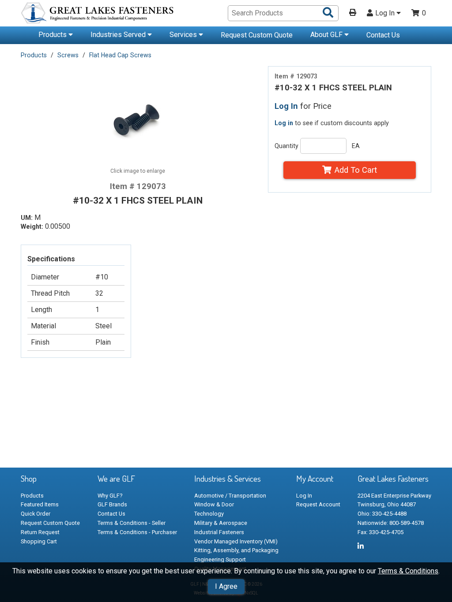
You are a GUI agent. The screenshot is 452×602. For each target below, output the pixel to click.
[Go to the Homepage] (98, 14)
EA (356, 145)
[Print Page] (352, 13)
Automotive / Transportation (230, 495)
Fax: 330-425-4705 (380, 532)
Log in (284, 122)
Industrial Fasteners (219, 532)
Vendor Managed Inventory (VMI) (236, 541)
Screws (68, 55)
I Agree (226, 586)
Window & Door (214, 504)
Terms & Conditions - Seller (132, 523)
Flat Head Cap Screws (120, 55)
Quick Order (35, 513)
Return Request (40, 532)
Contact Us (383, 35)
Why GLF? (110, 495)
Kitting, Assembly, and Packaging (236, 550)
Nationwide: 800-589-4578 (391, 523)
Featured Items (40, 504)
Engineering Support (220, 559)
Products (53, 34)
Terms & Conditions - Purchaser (137, 532)
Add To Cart (356, 170)
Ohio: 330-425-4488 (382, 513)
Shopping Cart (39, 541)
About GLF (327, 34)
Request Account (318, 504)
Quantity (286, 145)
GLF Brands (112, 504)
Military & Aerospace (220, 523)
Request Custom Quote (257, 35)
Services (184, 34)
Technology (209, 513)
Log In (385, 13)
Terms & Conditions (408, 571)
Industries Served (118, 34)
